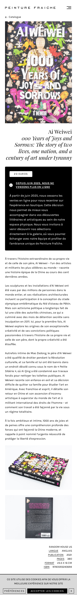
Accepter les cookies (47, 591)
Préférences (14, 591)
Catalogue (15, 17)
